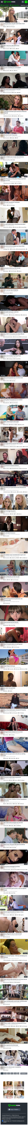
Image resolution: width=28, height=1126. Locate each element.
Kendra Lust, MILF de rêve (10, 445)
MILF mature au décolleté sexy (11, 45)
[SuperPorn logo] (9, 2)
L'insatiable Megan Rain (10, 247)
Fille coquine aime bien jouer (11, 1045)
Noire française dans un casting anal (13, 644)
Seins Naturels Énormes (10, 47)
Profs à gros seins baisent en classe (12, 69)
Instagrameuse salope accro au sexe (13, 732)
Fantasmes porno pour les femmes (12, 1046)
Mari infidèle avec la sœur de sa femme (14, 157)
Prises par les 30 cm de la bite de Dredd (13, 667)
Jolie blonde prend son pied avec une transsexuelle (13, 599)
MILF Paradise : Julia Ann (10, 313)
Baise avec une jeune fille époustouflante (14, 844)
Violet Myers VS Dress (9, 666)
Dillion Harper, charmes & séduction (12, 534)
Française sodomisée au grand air (12, 777)
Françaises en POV (9, 203)
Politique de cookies (20, 1117)
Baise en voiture (8, 1068)
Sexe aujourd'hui (15, 5)
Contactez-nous (5, 1116)
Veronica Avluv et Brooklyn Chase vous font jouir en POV (15, 179)
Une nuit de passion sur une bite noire (13, 378)
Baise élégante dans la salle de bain (13, 934)
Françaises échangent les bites (12, 866)
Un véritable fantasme (9, 533)
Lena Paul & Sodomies (9, 225)
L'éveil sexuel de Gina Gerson (11, 622)
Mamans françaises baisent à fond (12, 578)
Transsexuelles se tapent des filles (12, 601)
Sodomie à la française (9, 25)
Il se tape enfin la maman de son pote (13, 443)
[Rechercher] (23, 2)
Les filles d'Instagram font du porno (12, 733)
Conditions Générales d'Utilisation (15, 1116)
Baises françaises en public (10, 711)
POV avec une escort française (12, 202)
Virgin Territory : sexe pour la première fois (13, 136)
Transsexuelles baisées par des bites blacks (13, 1002)
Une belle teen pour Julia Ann (11, 312)
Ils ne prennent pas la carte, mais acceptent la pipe (15, 889)
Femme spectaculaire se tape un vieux (13, 912)
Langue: (14, 1109)
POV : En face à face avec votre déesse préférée (13, 181)
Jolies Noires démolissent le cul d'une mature (15, 979)
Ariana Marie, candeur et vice (11, 846)
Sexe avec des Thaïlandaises (11, 357)
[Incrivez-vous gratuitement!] (26, 2)
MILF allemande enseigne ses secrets (13, 822)
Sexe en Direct (5, 5)
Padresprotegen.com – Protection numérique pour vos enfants (13, 1121)
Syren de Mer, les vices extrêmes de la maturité (13, 980)
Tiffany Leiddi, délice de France (11, 1024)
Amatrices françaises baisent (11, 269)
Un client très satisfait (9, 688)
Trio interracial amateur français (12, 89)
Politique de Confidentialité (10, 1117)
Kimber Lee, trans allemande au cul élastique (13, 935)
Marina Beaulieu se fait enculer (12, 577)
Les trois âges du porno (10, 511)
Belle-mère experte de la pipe (11, 421)
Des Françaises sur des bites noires (12, 335)
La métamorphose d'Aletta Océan (12, 490)
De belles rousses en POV (10, 756)
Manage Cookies (5, 1119)
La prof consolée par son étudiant (12, 67)
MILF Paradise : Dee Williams (10, 512)
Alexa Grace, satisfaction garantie (12, 824)
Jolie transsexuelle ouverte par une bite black (15, 1001)
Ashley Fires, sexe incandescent (11, 423)
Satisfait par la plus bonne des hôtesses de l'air (15, 488)
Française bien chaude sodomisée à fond (14, 23)
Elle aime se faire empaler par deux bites (14, 246)
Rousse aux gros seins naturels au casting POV (14, 754)
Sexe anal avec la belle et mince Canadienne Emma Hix (15, 799)
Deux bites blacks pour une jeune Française (15, 710)
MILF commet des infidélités (11, 290)
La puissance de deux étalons (11, 465)
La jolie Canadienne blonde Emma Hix (12, 802)
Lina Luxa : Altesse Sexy (10, 778)
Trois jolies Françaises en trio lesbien (13, 399)
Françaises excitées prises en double (12, 467)
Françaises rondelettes (10, 91)
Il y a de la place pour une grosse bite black (14, 224)
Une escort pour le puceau (10, 135)
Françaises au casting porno (11, 645)
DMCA (10, 1119)
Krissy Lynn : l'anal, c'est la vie (11, 291)
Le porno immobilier (9, 689)
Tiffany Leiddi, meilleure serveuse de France (15, 1023)
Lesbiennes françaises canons (11, 401)
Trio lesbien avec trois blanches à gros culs (15, 555)
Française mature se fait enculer (12, 268)
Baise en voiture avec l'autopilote (12, 1067)
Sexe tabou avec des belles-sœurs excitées (13, 158)
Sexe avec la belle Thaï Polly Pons (12, 356)
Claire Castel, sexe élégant (10, 868)
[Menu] (2, 2)
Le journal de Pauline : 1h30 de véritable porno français (15, 956)
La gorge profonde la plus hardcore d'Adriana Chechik (15, 112)
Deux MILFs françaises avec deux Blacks (14, 334)
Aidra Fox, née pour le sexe (10, 379)
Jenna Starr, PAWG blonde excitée (12, 556)
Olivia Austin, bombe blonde (10, 913)
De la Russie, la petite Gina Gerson (12, 623)
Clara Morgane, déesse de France (12, 958)
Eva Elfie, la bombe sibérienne (11, 891)
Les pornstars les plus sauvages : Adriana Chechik (13, 114)
